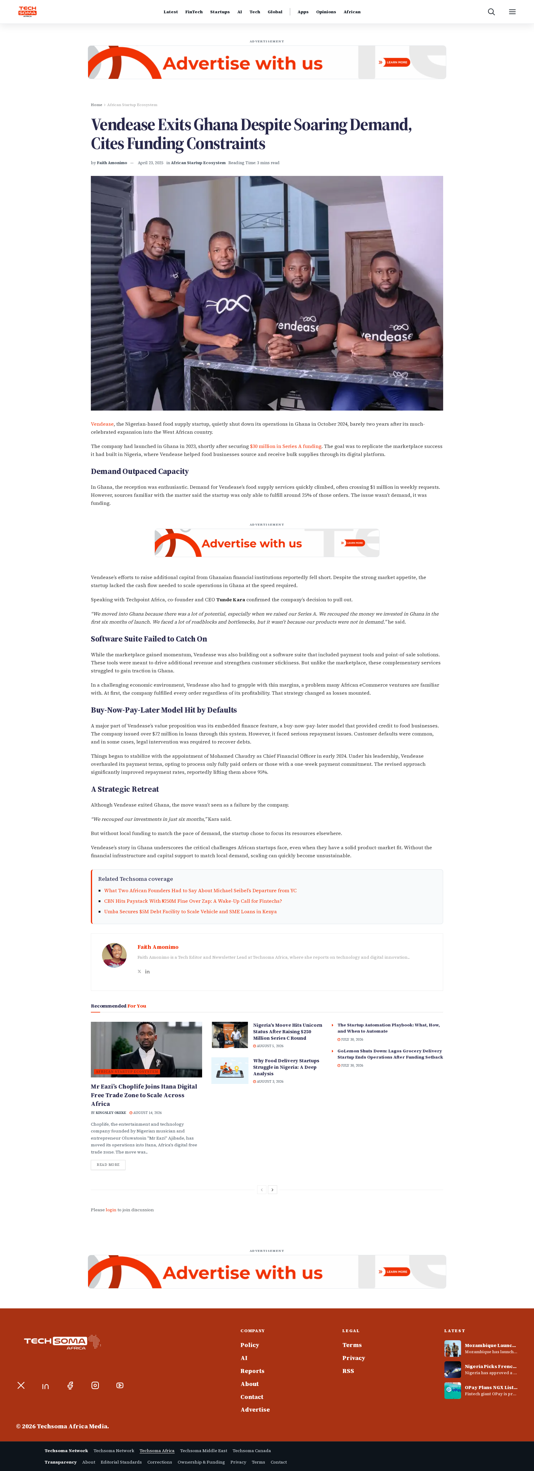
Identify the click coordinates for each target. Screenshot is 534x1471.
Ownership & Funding (201, 1462)
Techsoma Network (114, 1451)
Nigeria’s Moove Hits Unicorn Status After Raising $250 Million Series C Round (287, 1031)
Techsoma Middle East (203, 1451)
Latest (171, 12)
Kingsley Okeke (111, 1113)
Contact (251, 1397)
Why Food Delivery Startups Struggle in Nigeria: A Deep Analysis (286, 1067)
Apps (303, 12)
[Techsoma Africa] (27, 11)
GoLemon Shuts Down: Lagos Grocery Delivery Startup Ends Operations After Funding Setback (390, 1054)
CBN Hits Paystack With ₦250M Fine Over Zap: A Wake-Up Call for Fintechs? (193, 901)
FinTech (194, 12)
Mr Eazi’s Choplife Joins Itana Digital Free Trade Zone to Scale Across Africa (144, 1095)
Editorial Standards (121, 1462)
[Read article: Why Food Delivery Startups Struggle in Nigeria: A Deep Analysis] (229, 1070)
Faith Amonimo (112, 162)
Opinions (326, 12)
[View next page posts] (272, 1189)
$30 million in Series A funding (285, 446)
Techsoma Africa (157, 1451)
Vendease (102, 423)
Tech (254, 12)
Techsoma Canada (252, 1451)
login (111, 1210)
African (352, 12)
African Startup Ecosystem (132, 104)
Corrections (159, 1462)
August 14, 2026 (147, 1113)
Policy (249, 1345)
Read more (111, 1164)
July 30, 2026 (351, 1039)
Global (275, 12)
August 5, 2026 (269, 1046)
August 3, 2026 (269, 1081)
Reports (252, 1371)
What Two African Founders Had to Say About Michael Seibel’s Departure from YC (200, 890)
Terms (352, 1345)
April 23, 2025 (150, 162)
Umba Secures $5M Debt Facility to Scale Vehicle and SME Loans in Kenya (190, 911)
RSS (348, 1371)
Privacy (353, 1358)
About (249, 1384)
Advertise (255, 1409)
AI (239, 12)
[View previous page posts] (261, 1189)
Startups (220, 12)
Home (96, 104)
